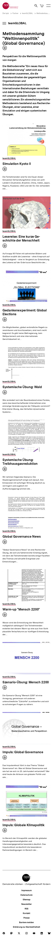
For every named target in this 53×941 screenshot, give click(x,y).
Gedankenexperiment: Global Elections (24, 312)
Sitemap (26, 899)
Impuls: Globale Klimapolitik (23, 825)
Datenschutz (26, 895)
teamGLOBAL (27, 13)
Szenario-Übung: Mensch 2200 (25, 682)
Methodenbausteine (44, 13)
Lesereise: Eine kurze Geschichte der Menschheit (21, 238)
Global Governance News (21, 536)
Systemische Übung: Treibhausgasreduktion (20, 461)
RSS (26, 909)
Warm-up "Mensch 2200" (21, 609)
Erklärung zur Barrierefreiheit (26, 927)
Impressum (26, 890)
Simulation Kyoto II (16, 164)
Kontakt (26, 913)
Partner (15, 13)
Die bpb (5, 13)
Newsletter (26, 904)
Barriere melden (26, 922)
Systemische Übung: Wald (22, 387)
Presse (26, 918)
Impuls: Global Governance (22, 752)
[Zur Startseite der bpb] (10, 8)
